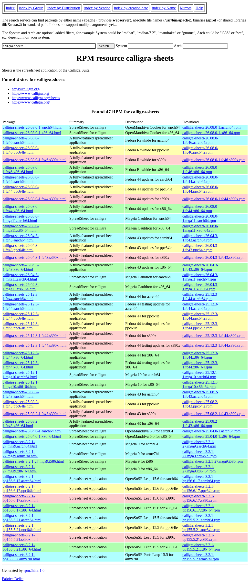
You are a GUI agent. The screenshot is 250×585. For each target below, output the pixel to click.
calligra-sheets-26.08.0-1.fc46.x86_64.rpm (200, 169)
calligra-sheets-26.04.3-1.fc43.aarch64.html (21, 238)
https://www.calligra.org (30, 93)
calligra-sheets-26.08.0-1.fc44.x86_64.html (21, 208)
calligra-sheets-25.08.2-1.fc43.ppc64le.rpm (200, 404)
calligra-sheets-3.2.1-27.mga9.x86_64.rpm (199, 469)
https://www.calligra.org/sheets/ (36, 98)
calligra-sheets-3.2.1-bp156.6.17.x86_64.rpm (201, 508)
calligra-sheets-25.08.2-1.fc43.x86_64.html (21, 423)
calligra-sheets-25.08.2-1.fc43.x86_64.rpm (200, 423)
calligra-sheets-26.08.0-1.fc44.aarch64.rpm (200, 179)
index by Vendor (97, 8)
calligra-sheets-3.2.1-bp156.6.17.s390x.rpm (199, 498)
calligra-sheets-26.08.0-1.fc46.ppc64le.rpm (200, 150)
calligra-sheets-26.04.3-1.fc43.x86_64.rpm (200, 267)
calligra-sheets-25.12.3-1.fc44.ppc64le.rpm (200, 316)
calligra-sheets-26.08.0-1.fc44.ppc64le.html (21, 189)
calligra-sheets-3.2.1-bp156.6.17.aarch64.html (22, 478)
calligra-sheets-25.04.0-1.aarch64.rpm (211, 431)
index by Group (31, 8)
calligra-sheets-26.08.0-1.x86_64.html (32, 133)
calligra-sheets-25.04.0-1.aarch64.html (32, 431)
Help (199, 8)
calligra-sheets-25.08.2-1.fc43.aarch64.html (21, 394)
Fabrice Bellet (12, 579)
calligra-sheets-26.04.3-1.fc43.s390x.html (34, 257)
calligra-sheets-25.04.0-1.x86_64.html (32, 436)
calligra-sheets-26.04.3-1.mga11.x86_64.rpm (200, 286)
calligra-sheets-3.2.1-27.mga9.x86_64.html (20, 469)
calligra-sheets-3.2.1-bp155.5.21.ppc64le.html (22, 527)
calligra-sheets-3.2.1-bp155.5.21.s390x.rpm (199, 537)
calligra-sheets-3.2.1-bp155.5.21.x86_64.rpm (201, 547)
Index (10, 8)
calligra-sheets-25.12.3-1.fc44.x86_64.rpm (200, 355)
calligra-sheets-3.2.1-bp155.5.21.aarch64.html (22, 517)
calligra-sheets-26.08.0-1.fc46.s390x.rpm (213, 160)
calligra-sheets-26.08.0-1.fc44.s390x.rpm (213, 199)
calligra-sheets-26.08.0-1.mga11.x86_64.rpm (200, 228)
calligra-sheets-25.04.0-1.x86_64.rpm (211, 436)
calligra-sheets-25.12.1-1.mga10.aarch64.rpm (200, 374)
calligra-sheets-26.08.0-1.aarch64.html (32, 127)
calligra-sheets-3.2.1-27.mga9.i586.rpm (212, 461)
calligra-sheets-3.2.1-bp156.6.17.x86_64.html (22, 508)
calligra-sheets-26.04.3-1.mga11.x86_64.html (21, 286)
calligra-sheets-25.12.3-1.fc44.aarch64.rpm (200, 296)
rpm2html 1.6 (34, 570)
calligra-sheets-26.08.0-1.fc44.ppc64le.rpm (200, 189)
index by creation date (131, 8)
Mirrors (185, 8)
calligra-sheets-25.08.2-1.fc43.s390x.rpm (213, 414)
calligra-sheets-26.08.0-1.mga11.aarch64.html (21, 218)
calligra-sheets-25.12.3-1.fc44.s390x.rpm (213, 336)
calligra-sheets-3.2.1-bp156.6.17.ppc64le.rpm (201, 488)
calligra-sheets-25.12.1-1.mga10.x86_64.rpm (200, 384)
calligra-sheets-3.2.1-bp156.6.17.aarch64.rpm (201, 478)
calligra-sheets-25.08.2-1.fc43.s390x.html (34, 414)
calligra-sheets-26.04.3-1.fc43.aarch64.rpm (200, 238)
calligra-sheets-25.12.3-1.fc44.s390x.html (34, 336)
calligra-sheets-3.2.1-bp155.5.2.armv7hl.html (21, 557)
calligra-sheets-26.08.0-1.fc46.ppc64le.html (21, 150)
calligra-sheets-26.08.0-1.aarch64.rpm (211, 127)
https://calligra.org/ (26, 89)
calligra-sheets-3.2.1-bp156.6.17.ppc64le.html (22, 488)
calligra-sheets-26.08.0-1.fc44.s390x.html (34, 199)
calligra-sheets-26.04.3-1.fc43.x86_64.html (21, 267)
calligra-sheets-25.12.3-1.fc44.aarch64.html (21, 296)
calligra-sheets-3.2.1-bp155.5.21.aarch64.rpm (201, 517)
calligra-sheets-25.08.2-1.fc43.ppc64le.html (21, 404)
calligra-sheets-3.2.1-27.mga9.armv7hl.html (20, 453)
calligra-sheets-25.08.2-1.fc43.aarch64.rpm (200, 394)
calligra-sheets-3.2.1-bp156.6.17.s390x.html (20, 498)
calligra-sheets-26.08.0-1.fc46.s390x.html (34, 160)
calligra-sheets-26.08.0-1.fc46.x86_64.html (21, 169)
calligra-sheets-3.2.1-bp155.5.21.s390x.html (20, 537)
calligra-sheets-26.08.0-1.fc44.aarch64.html (21, 179)
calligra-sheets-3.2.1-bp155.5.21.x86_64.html (22, 547)
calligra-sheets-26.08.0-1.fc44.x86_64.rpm (200, 208)
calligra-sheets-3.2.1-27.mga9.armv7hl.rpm (199, 453)
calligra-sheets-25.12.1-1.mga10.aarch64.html (21, 374)
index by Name (164, 8)
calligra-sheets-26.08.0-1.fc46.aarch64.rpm (200, 140)
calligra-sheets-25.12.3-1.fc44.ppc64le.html (21, 316)
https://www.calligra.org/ (31, 102)
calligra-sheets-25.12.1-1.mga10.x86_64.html (21, 384)
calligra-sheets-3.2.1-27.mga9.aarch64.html (20, 444)
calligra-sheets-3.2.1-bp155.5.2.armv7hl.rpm (200, 557)
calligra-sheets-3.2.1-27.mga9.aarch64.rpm (199, 444)
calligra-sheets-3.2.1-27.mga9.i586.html (33, 461)
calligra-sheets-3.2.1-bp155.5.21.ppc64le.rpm (201, 527)
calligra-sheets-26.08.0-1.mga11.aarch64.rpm (200, 218)
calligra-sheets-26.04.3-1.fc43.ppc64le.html (21, 247)
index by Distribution (63, 8)
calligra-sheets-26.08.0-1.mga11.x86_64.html (21, 228)
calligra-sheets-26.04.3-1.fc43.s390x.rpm (213, 257)
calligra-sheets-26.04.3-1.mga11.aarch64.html (21, 277)
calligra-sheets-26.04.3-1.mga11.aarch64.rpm (200, 277)
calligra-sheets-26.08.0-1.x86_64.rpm (211, 133)
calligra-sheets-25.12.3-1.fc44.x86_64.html (21, 355)
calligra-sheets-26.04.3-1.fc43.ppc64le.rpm (200, 247)
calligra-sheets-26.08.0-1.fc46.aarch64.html (21, 140)
